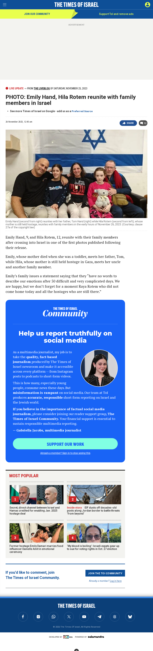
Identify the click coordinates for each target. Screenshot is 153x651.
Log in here (116, 580)
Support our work (65, 444)
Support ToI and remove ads (116, 13)
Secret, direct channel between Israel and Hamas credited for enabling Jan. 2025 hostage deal (35, 510)
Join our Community (37, 13)
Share (130, 123)
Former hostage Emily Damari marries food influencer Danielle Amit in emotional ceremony (36, 548)
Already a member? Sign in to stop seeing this (65, 453)
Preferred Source (82, 111)
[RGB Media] (68, 637)
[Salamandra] (96, 637)
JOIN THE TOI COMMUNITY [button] (105, 573)
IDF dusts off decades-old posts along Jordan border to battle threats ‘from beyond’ (93, 510)
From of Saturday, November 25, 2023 (57, 88)
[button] (147, 4)
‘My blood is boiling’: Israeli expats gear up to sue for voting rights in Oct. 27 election (93, 547)
